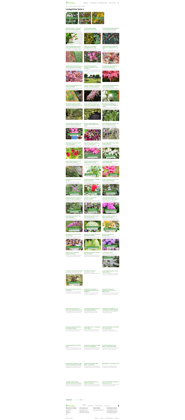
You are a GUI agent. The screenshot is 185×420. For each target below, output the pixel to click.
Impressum (116, 418)
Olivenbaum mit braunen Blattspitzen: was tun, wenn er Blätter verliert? (109, 290)
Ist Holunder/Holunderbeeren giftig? (74, 270)
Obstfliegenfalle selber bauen (112, 409)
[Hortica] (70, 2)
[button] (88, 3)
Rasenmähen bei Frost (83, 409)
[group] (72, 18)
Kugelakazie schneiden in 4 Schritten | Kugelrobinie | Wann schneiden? (91, 67)
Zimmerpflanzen (68, 409)
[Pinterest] (118, 406)
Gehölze (75, 6)
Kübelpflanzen (68, 412)
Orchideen (68, 411)
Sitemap (101, 418)
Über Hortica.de (112, 2)
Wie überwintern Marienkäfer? (98, 409)
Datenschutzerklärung (109, 418)
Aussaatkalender (93, 2)
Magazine (96, 418)
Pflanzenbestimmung (102, 2)
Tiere (67, 414)
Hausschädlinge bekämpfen (112, 412)
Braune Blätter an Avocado (84, 412)
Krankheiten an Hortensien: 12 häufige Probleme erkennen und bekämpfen (91, 290)
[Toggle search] (118, 3)
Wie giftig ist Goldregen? (90, 270)
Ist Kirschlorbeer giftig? (107, 252)
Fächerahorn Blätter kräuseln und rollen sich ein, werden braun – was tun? (110, 48)
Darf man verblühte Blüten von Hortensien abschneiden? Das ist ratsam (91, 124)
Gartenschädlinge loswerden (112, 411)
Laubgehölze (80, 6)
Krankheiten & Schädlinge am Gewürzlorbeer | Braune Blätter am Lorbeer (110, 105)
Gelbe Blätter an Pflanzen (84, 411)
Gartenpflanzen (70, 6)
